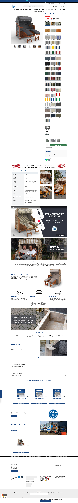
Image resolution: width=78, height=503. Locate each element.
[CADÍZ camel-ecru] (53, 42)
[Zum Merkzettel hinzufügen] (28, 396)
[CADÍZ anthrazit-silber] (47, 42)
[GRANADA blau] (47, 47)
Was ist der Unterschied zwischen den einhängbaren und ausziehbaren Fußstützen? (25, 368)
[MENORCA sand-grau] (53, 73)
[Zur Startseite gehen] (13, 6)
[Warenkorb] (66, 6)
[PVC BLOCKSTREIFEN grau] (47, 105)
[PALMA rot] (53, 89)
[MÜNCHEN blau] (47, 84)
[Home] (12, 9)
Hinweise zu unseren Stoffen (16, 375)
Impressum (56, 460)
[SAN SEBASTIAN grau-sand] (47, 110)
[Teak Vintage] (53, 30)
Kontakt (42, 460)
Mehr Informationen (17, 500)
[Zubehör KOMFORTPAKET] (21, 393)
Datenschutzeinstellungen (44, 499)
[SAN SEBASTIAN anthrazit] (58, 105)
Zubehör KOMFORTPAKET (21, 398)
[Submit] (46, 494)
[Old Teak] (47, 24)
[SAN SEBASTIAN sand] (53, 110)
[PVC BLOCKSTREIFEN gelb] (47, 99)
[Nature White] (58, 24)
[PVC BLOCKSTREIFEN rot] (58, 94)
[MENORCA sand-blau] (47, 79)
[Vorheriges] (12, 28)
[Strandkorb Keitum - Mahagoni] (27, 28)
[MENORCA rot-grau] (58, 68)
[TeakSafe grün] (47, 140)
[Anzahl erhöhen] (49, 145)
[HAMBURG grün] (53, 53)
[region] (27, 30)
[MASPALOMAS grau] (53, 68)
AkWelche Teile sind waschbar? (17, 373)
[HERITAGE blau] (53, 58)
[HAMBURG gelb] (53, 47)
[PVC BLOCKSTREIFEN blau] (53, 99)
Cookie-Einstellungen (58, 465)
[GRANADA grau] (58, 42)
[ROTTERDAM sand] (53, 105)
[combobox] (32, 6)
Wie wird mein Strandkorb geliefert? (17, 366)
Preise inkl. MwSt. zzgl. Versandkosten (50, 19)
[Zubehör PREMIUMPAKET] (39, 393)
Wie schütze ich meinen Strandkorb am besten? (19, 364)
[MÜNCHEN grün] (53, 84)
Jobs (27, 460)
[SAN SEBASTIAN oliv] (58, 115)
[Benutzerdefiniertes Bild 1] (47, 479)
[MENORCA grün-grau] (47, 73)
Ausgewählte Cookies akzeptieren (45, 501)
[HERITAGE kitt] (58, 58)
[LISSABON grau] (47, 68)
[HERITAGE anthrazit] (47, 63)
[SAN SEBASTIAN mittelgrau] (58, 110)
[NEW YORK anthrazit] (58, 84)
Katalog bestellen (0, 394)
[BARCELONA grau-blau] (58, 37)
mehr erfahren (14, 416)
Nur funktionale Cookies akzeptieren (55, 499)
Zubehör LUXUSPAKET (57, 398)
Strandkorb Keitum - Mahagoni (21, 447)
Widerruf (56, 464)
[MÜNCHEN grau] (58, 79)
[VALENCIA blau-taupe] (47, 120)
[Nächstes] (42, 28)
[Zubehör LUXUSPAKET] (57, 393)
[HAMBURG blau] (58, 47)
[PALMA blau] (47, 89)
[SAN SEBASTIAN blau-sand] (47, 115)
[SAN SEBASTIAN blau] (53, 115)
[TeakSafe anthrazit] (53, 140)
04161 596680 (64, 3)
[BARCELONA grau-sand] (53, 37)
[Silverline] (58, 140)
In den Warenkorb (58, 145)
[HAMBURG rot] (58, 53)
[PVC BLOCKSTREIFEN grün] (58, 99)
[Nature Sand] (53, 24)
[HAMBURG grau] (47, 53)
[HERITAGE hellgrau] (47, 58)
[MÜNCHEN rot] (53, 79)
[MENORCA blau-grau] (58, 73)
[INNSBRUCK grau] (53, 63)
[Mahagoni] (58, 30)
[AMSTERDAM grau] (47, 37)
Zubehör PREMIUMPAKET (39, 398)
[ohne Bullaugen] (47, 127)
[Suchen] (43, 6)
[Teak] (47, 30)
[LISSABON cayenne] (58, 63)
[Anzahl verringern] (45, 145)
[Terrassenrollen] (47, 134)
